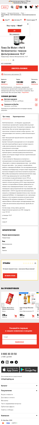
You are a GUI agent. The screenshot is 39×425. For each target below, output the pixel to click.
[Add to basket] (15, 316)
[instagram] (7, 362)
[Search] (12, 7)
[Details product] (9, 299)
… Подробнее (25, 92)
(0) (13, 60)
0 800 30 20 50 (9, 353)
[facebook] (2, 362)
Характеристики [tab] (19, 116)
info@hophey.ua (7, 379)
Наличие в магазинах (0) (12, 74)
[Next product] (37, 305)
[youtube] (11, 362)
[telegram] (16, 362)
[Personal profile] (25, 7)
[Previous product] (2, 305)
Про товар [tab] (6, 116)
